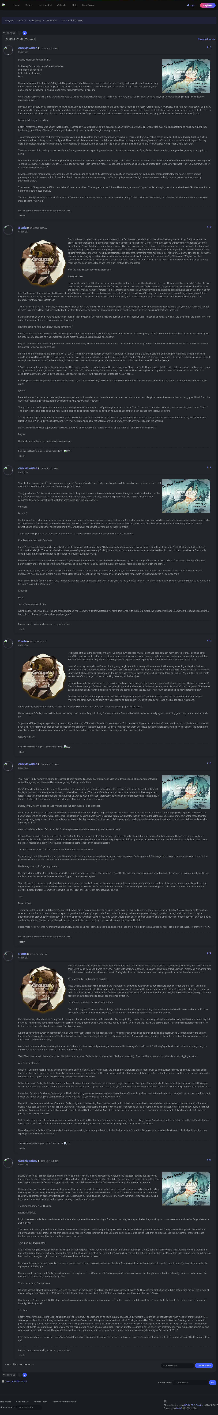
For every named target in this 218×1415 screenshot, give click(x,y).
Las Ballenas (51, 20)
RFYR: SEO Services (194, 1405)
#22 (209, 1160)
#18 (209, 467)
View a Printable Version (16, 1381)
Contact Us (22, 1401)
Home (17, 5)
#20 (209, 763)
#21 (209, 953)
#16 (209, 47)
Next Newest (25, 1364)
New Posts (88, 5)
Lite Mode (5, 1401)
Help (74, 5)
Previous (10, 32)
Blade (22, 228)
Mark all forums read (64, 1401)
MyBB (179, 1408)
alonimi (19, 20)
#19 (209, 640)
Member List (45, 5)
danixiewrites (27, 48)
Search (29, 5)
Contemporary (34, 20)
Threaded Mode (206, 39)
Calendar (62, 5)
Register (207, 5)
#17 (209, 227)
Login (192, 5)
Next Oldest (12, 1364)
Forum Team (40, 1401)
